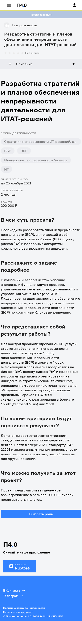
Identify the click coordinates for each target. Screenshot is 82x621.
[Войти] (70, 5)
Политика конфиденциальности (24, 607)
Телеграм (10, 596)
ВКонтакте (11, 590)
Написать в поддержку (18, 612)
